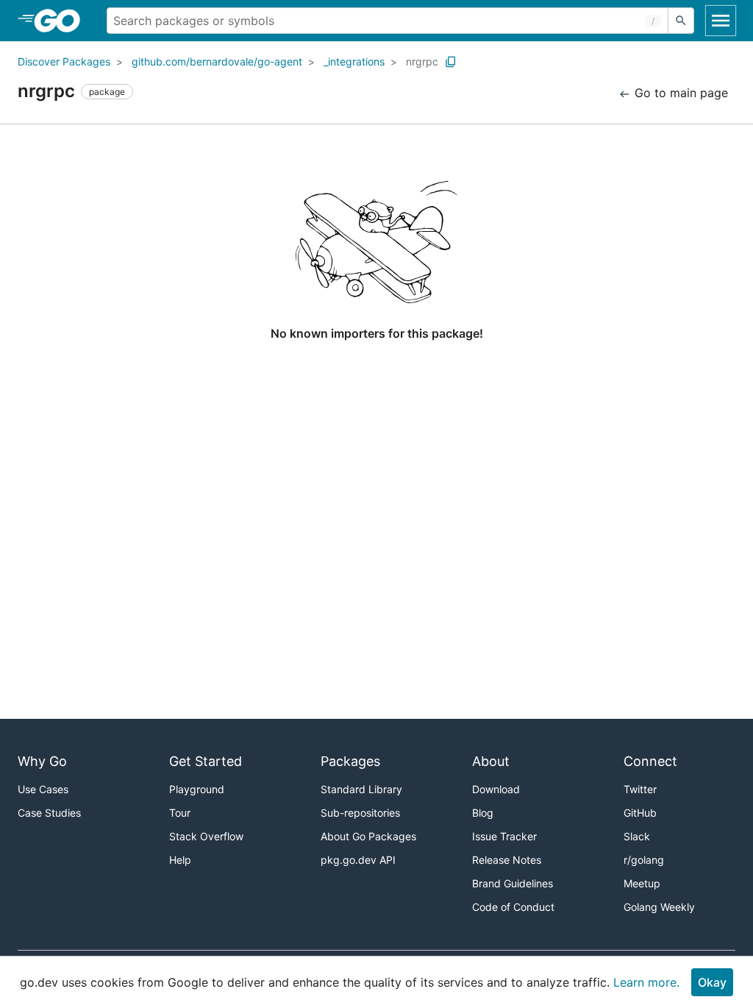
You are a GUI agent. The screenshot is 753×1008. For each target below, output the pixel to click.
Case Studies (49, 812)
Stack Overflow (206, 836)
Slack (637, 836)
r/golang (644, 859)
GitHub (640, 812)
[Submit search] (681, 20)
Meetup (642, 883)
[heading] (62, 20)
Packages (350, 761)
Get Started (205, 761)
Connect (650, 761)
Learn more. (646, 982)
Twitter (640, 789)
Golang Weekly (659, 907)
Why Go (42, 761)
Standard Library (361, 789)
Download (496, 789)
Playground (196, 789)
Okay (712, 982)
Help (180, 859)
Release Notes (506, 859)
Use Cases (43, 789)
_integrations (354, 61)
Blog (482, 812)
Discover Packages (64, 61)
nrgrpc (422, 61)
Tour (179, 812)
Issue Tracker (504, 836)
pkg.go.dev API (358, 859)
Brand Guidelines (512, 883)
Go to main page (679, 92)
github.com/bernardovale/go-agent (217, 61)
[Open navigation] (720, 20)
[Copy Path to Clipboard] (450, 61)
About (491, 761)
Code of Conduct (513, 907)
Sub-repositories (360, 812)
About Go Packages (368, 836)
